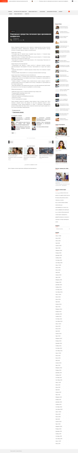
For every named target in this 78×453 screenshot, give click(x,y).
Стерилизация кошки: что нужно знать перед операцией (64, 47)
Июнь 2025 (58, 270)
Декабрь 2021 (59, 372)
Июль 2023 (58, 326)
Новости (27, 13)
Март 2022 (58, 365)
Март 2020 (58, 424)
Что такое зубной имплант (42, 126)
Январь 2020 (58, 428)
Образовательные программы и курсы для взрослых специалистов (64, 71)
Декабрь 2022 (59, 343)
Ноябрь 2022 (58, 345)
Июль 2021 (58, 384)
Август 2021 (58, 382)
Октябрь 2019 (59, 436)
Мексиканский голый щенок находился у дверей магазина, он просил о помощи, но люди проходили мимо (62, 217)
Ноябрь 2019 (58, 433)
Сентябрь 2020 (59, 409)
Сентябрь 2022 (59, 350)
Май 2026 (58, 243)
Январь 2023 (58, 340)
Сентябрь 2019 (59, 438)
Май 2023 (58, 331)
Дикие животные (33, 11)
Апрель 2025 (58, 274)
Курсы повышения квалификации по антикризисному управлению (63, 56)
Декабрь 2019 (59, 431)
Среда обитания (18, 13)
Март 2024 (58, 306)
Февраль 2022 (59, 367)
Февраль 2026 (59, 250)
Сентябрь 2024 (59, 292)
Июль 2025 (58, 267)
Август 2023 (58, 323)
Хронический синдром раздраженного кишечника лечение (23, 119)
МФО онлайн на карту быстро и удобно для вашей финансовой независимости (23, 123)
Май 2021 (58, 389)
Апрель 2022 (58, 362)
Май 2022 (58, 360)
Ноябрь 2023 (58, 316)
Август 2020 (58, 411)
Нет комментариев (31, 138)
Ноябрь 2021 (58, 375)
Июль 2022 (58, 355)
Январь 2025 (58, 282)
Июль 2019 (58, 443)
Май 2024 (58, 301)
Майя (56, 202)
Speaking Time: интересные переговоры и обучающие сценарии (43, 123)
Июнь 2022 (58, 358)
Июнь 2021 (58, 387)
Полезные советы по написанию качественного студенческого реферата (30, 157)
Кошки (10, 13)
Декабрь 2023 (59, 314)
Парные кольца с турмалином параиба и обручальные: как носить (64, 119)
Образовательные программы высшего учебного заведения (63, 95)
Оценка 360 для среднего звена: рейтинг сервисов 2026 (64, 85)
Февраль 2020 (59, 426)
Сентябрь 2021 (59, 380)
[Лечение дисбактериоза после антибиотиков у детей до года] (51, 142)
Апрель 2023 (58, 333)
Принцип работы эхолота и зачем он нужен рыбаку (65, 109)
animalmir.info (16, 38)
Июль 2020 (58, 414)
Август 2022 (58, 353)
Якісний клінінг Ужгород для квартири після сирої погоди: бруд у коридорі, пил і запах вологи (64, 105)
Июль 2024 (58, 296)
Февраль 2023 (59, 338)
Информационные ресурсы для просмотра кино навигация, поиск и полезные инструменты (64, 76)
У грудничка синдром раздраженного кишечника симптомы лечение (43, 119)
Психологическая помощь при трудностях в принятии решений (65, 51)
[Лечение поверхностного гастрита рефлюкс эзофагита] (10, 142)
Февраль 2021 (59, 397)
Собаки (60, 11)
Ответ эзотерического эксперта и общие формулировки (64, 37)
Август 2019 (58, 441)
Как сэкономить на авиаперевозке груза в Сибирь (64, 80)
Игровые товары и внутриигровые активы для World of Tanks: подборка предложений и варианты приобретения (65, 61)
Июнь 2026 (58, 240)
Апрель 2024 (58, 304)
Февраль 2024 (59, 309)
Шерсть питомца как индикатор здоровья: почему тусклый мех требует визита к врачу (64, 42)
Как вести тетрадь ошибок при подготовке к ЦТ (64, 90)
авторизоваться (32, 168)
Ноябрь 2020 (58, 404)
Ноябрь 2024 (58, 287)
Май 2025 (58, 272)
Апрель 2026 (58, 245)
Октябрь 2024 (59, 289)
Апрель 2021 (58, 392)
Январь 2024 (58, 311)
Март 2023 (58, 336)
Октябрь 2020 (59, 406)
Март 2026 (58, 248)
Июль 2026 (58, 238)
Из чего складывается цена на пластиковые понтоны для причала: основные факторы (64, 100)
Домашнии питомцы (52, 11)
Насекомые (42, 11)
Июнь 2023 (58, 328)
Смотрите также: (18, 112)
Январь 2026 (58, 252)
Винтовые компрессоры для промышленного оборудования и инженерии (64, 114)
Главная (10, 11)
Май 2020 (58, 419)
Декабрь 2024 (59, 284)
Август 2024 (58, 294)
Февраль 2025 (59, 279)
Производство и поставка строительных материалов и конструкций (64, 66)
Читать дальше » (64, 185)
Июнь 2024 (58, 299)
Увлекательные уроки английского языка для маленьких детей (15, 157)
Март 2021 (58, 394)
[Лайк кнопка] (12, 133)
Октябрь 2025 (59, 260)
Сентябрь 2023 (59, 321)
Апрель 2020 (58, 421)
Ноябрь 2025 (58, 257)
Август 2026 (58, 235)
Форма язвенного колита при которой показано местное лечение (23, 128)
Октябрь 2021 (59, 377)
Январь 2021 (58, 399)
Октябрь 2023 (59, 318)
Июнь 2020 (58, 416)
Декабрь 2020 (59, 402)
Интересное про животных (20, 11)
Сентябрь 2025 (59, 262)
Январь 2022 (58, 370)
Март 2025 (58, 277)
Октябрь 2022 (59, 348)
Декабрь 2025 (59, 255)
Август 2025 (58, 265)
